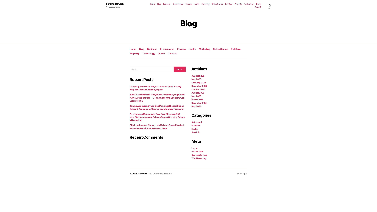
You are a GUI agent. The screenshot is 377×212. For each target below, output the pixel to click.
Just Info (195, 132)
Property (238, 4)
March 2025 (197, 99)
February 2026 (198, 82)
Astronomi (196, 122)
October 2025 (198, 89)
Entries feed (197, 151)
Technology (248, 4)
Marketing (205, 4)
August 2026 (197, 76)
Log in (194, 148)
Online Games (217, 4)
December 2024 (199, 103)
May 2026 (196, 79)
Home (152, 4)
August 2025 (197, 93)
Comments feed (199, 155)
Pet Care (228, 4)
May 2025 (196, 96)
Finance (189, 4)
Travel (258, 4)
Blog (159, 4)
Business (166, 4)
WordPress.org (198, 158)
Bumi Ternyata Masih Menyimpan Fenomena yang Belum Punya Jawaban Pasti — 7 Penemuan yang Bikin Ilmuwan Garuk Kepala (157, 97)
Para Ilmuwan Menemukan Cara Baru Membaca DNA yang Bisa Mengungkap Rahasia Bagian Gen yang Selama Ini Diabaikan (157, 117)
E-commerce (178, 4)
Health (196, 4)
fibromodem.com (115, 4)
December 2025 (199, 86)
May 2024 (196, 106)
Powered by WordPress (162, 174)
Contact (257, 7)
